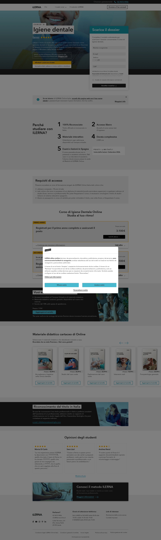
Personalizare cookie (80, 290)
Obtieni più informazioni (53, 277)
